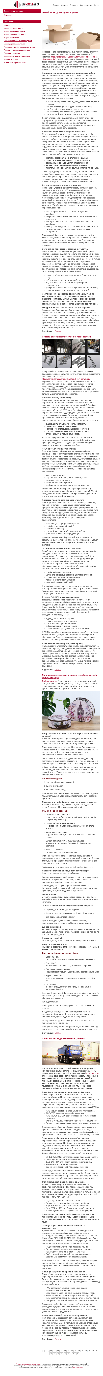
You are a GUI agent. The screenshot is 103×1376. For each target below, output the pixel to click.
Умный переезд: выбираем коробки (60, 12)
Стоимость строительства (14, 63)
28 (86, 1351)
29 (89, 1351)
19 (54, 1351)
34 (58, 1353)
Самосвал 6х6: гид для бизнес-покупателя (63, 1038)
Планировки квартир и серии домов (28, 1364)
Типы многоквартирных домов (17, 50)
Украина (7, 15)
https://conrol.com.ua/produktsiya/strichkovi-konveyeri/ (66, 379)
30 (93, 1351)
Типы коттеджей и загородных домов (19, 47)
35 (61, 1353)
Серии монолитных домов (15, 34)
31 (96, 1351)
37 (68, 1353)
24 (72, 1351)
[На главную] (26, 4)
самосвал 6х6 (92, 1073)
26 (79, 1351)
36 (65, 1353)
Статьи (96, 5)
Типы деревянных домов (14, 44)
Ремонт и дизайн (11, 59)
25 (75, 1351)
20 (58, 1351)
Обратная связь (86, 5)
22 (65, 1351)
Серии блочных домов (13, 28)
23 (68, 1351)
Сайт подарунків (50, 681)
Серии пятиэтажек (11, 38)
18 (51, 1351)
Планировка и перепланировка (17, 56)
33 (54, 1353)
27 (82, 1351)
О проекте (74, 5)
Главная (56, 5)
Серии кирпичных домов (14, 31)
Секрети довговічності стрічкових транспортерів (66, 337)
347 (74, 1353)
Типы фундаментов (12, 53)
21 (61, 1351)
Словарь (64, 5)
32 (51, 1353)
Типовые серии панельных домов (18, 41)
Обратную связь (78, 1368)
